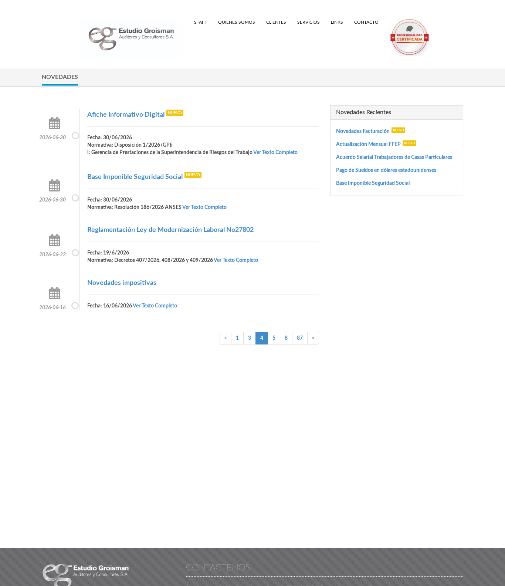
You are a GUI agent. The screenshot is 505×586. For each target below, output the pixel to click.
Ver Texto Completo (275, 152)
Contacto (366, 22)
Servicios (308, 22)
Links (337, 22)
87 (300, 338)
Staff (200, 22)
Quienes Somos (236, 22)
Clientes (276, 22)
